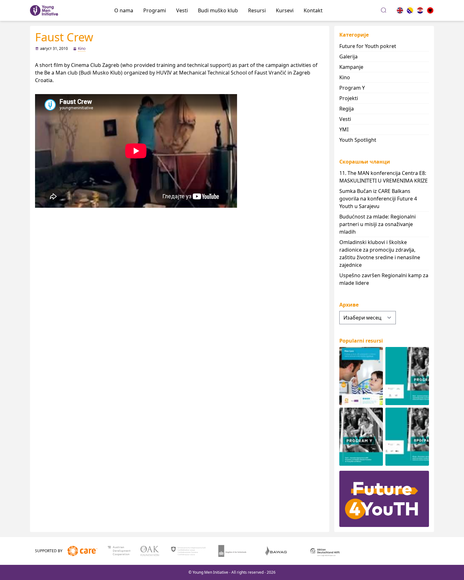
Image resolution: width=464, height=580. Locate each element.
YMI (343, 129)
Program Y (352, 87)
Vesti (182, 10)
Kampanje (351, 66)
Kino (82, 48)
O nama (123, 10)
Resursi (257, 10)
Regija (346, 108)
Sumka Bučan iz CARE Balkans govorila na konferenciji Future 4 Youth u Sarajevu (378, 199)
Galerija (348, 56)
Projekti (348, 98)
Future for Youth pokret (367, 46)
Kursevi (285, 10)
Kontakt (313, 10)
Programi (154, 10)
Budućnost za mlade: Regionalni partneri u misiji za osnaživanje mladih (377, 224)
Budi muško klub (218, 10)
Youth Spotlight (357, 139)
